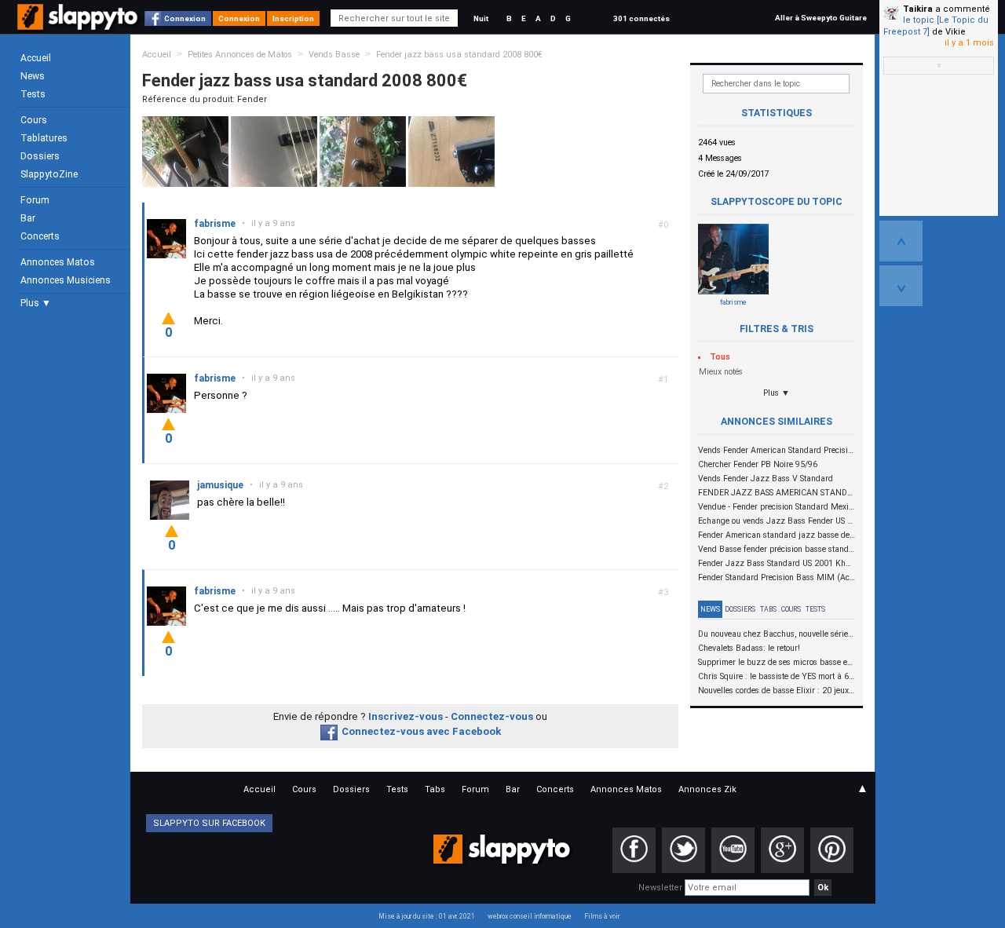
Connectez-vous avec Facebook (421, 731)
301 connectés (641, 18)
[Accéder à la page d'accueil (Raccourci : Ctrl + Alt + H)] (78, 24)
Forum (34, 200)
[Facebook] (634, 850)
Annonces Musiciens (65, 280)
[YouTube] (733, 850)
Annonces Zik (707, 789)
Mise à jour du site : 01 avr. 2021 (426, 916)
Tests (33, 94)
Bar (27, 218)
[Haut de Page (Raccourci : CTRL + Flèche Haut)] (901, 241)
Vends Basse (334, 54)
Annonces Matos (57, 262)
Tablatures (44, 138)
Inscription (293, 18)
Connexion (185, 18)
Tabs (768, 609)
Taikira (918, 9)
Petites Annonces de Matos (240, 54)
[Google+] (782, 850)
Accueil (35, 58)
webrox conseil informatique (530, 916)
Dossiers (40, 156)
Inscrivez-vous (405, 716)
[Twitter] (683, 850)
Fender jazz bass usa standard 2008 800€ (459, 54)
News (32, 76)
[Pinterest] (831, 850)
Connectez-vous (492, 716)
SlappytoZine (49, 174)
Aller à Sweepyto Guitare (821, 17)
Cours (33, 120)
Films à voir (601, 916)
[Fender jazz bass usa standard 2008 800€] (185, 151)
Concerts (40, 236)
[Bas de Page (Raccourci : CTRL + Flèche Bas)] (901, 285)
